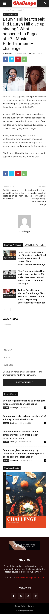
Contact (31, 606)
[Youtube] (35, 596)
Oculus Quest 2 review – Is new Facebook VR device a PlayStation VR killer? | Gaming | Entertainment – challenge (35, 197)
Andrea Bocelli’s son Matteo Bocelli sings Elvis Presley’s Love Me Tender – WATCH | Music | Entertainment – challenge (31, 296)
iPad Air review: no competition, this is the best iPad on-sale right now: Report (13, 194)
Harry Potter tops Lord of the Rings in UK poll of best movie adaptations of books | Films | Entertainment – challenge (32, 258)
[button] (4, 3)
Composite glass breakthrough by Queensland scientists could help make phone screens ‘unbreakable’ (23, 453)
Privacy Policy (20, 606)
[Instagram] (21, 596)
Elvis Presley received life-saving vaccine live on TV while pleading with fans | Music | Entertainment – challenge (31, 277)
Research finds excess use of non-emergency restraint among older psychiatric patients (21, 434)
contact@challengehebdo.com (30, 577)
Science (6, 408)
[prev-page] (4, 309)
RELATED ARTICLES (12, 245)
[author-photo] (24, 227)
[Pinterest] (18, 59)
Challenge (9, 53)
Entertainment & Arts (18, 10)
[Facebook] (5, 59)
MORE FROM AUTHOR (34, 245)
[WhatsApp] (24, 59)
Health (6, 423)
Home (5, 10)
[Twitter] (11, 59)
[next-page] (8, 309)
